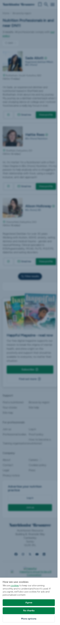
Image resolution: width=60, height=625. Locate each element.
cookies (14, 585)
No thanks (28, 610)
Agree (28, 602)
